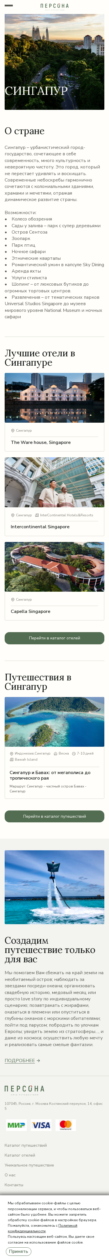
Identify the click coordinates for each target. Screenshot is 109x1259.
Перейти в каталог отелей (54, 638)
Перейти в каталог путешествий (54, 816)
